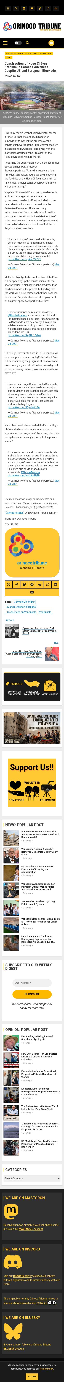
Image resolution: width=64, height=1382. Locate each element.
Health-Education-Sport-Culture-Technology (28, 53)
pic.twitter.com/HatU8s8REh (24, 475)
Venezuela (45, 612)
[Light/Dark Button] (18, 43)
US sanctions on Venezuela (21, 612)
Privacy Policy (46, 1368)
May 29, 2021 (14, 76)
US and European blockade (21, 606)
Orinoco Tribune (38, 1298)
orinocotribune (32, 563)
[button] (5, 44)
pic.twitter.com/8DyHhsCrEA (24, 407)
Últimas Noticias (14, 512)
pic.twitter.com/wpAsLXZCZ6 (24, 259)
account (31, 1228)
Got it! (32, 1377)
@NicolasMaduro (17, 315)
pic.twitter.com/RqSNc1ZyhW (24, 335)
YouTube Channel (47, 43)
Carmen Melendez (24, 601)
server (22, 1276)
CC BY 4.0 (41, 1303)
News (8, 57)
